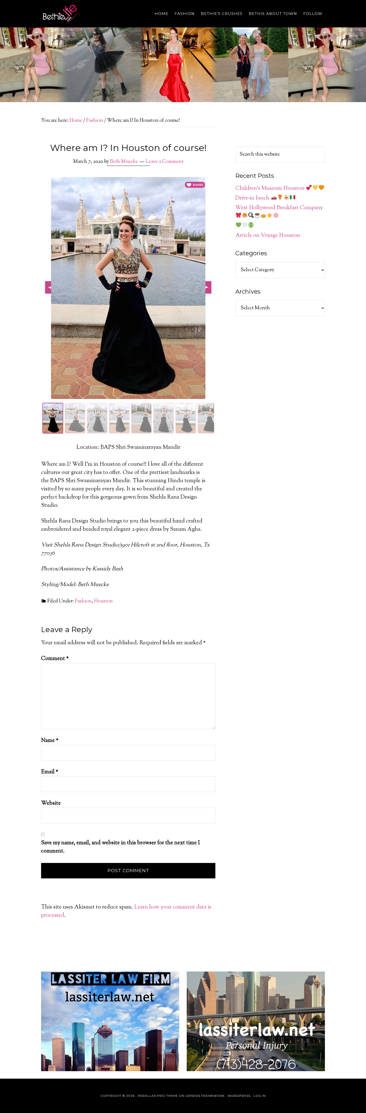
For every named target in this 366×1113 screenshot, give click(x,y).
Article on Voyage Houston (267, 236)
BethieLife (86, 13)
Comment (55, 659)
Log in (259, 1096)
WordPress (239, 1096)
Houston (103, 601)
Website (51, 803)
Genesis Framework (205, 1096)
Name (50, 741)
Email (49, 772)
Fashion (83, 601)
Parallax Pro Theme (158, 1096)
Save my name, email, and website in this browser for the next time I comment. (120, 847)
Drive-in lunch (253, 198)
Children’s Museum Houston (270, 189)
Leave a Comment (164, 161)
